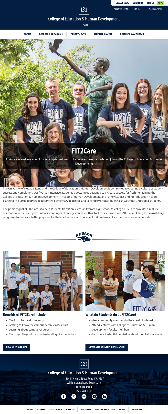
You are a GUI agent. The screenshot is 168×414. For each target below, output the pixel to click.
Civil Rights (85, 409)
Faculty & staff (155, 8)
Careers (41, 409)
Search (150, 2)
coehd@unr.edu (84, 387)
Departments (78, 34)
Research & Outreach (132, 34)
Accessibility (55, 409)
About (27, 34)
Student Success (103, 34)
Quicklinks (138, 2)
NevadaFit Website (16, 347)
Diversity (138, 8)
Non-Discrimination (105, 409)
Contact (29, 409)
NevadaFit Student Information (107, 347)
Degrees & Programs (51, 34)
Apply (160, 2)
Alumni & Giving (121, 8)
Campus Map (136, 409)
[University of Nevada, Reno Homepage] (84, 364)
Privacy (122, 409)
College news (122, 2)
